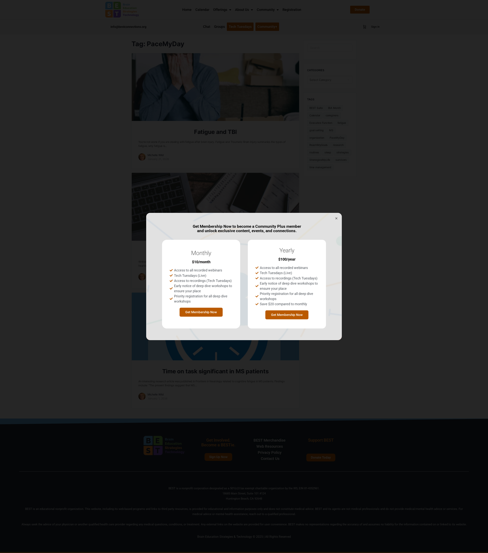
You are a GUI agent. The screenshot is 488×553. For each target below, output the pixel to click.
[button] (336, 218)
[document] (244, 276)
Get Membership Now (201, 312)
